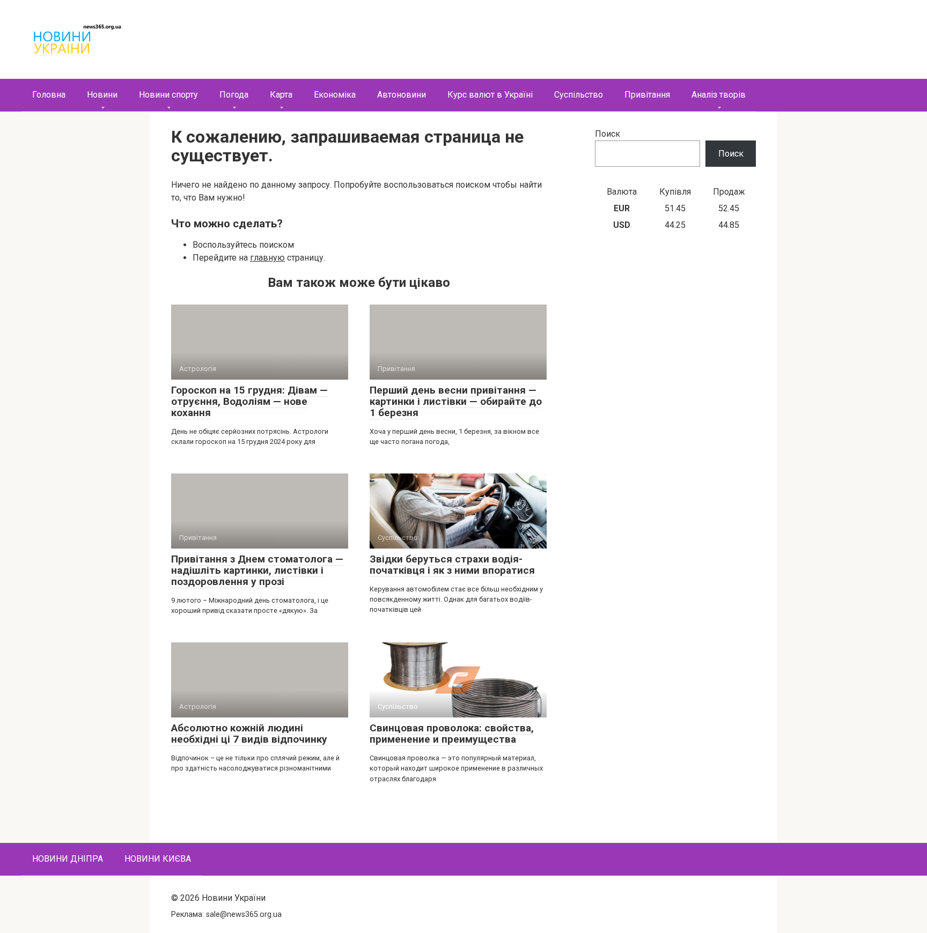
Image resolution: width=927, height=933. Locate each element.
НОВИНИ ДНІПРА (67, 859)
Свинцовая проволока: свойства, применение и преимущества (452, 733)
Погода (233, 95)
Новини (102, 95)
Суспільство (578, 95)
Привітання (647, 95)
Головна (48, 95)
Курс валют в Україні (490, 95)
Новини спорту (168, 95)
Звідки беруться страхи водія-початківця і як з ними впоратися (452, 564)
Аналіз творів (718, 95)
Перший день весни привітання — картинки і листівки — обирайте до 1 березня (456, 401)
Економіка (335, 95)
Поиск (607, 134)
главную (267, 258)
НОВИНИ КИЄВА (157, 859)
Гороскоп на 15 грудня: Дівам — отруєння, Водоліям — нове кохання (249, 401)
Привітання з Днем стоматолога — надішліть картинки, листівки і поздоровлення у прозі (257, 570)
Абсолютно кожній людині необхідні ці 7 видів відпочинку (249, 733)
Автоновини (401, 95)
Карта (281, 95)
